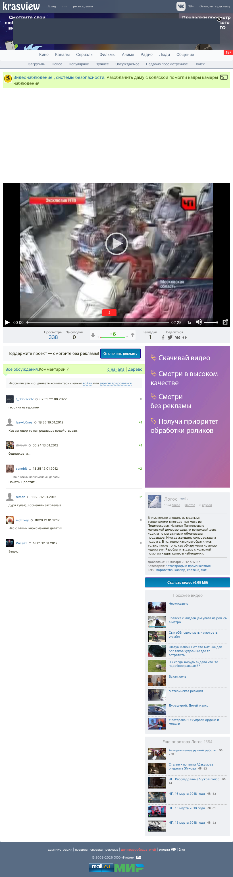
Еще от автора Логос (188, 741)
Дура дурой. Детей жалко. (189, 705)
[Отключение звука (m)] (198, 322)
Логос (171, 499)
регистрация (83, 6)
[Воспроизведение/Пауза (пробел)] (7, 322)
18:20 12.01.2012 (47, 520)
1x (189, 322)
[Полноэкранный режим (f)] (225, 322)
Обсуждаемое (127, 64)
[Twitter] (169, 337)
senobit (21, 469)
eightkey (22, 520)
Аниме (128, 54)
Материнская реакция (186, 691)
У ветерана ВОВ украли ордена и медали (194, 722)
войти (87, 383)
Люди (164, 54)
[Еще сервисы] (185, 337)
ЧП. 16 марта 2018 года (187, 794)
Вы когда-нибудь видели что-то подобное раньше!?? (193, 664)
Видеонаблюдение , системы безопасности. (59, 77)
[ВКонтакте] (177, 337)
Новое (57, 64)
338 (53, 337)
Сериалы (84, 54)
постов (190, 505)
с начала (115, 369)
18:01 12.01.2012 (45, 543)
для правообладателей (138, 849)
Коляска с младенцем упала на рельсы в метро (198, 620)
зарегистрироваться (116, 383)
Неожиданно (178, 604)
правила (81, 849)
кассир (179, 570)
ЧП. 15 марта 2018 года (187, 808)
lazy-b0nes (24, 422)
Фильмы (107, 54)
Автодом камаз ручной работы (192, 750)
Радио (147, 54)
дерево (135, 369)
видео (176, 505)
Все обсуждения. (22, 369)
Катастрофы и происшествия (188, 566)
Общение (185, 54)
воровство (164, 570)
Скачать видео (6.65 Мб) (187, 582)
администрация (60, 849)
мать (204, 570)
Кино (44, 54)
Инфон (128, 857)
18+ (191, 6)
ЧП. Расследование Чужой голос (194, 779)
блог (182, 849)
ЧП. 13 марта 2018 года (187, 823)
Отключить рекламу (214, 6)
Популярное (79, 64)
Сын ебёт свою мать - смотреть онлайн (193, 634)
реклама (111, 849)
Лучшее (102, 64)
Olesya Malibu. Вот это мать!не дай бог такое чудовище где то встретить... (195, 651)
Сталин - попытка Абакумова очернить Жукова (191, 766)
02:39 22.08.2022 (53, 399)
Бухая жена (177, 676)
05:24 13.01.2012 (45, 445)
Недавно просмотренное (167, 64)
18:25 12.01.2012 (45, 469)
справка (96, 849)
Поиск (199, 64)
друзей (207, 505)
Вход (52, 6)
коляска (193, 570)
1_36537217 (25, 399)
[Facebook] (162, 337)
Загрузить (36, 64)
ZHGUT (21, 445)
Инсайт (21, 543)
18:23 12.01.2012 (43, 497)
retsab (20, 497)
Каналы (62, 54)
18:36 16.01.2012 (50, 422)
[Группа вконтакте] (181, 10)
